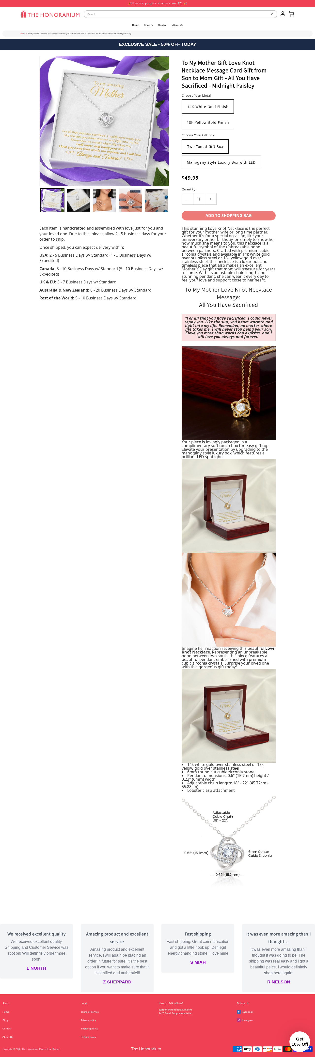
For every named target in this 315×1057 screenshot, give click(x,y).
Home (135, 25)
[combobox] (176, 14)
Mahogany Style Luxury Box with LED (221, 162)
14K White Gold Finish (208, 106)
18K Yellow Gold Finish (208, 122)
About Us (177, 25)
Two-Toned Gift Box (205, 146)
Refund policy (88, 1037)
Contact (162, 25)
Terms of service (90, 1011)
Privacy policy (88, 1020)
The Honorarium (30, 1049)
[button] (299, 1041)
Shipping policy (89, 1028)
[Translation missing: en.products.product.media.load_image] (52, 200)
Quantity (188, 189)
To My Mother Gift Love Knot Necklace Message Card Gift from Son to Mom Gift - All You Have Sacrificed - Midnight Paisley (79, 33)
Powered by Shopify (49, 1049)
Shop (147, 25)
